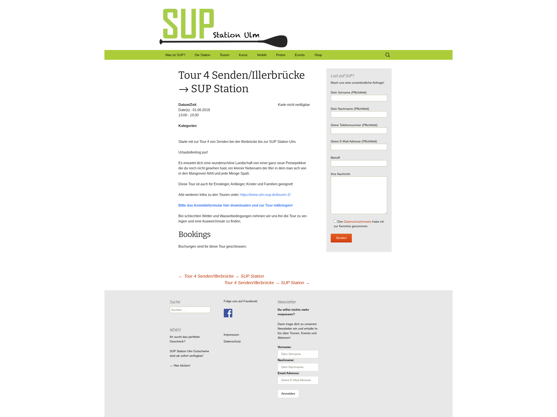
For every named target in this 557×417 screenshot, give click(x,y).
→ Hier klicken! (180, 365)
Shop (318, 55)
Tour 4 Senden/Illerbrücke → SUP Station (221, 276)
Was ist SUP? (175, 55)
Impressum (231, 334)
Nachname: (286, 360)
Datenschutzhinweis (357, 221)
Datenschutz (232, 341)
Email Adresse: (289, 373)
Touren (224, 55)
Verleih (262, 55)
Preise (280, 55)
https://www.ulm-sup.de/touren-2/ (265, 195)
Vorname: (285, 347)
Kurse (243, 55)
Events (300, 55)
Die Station (202, 55)
